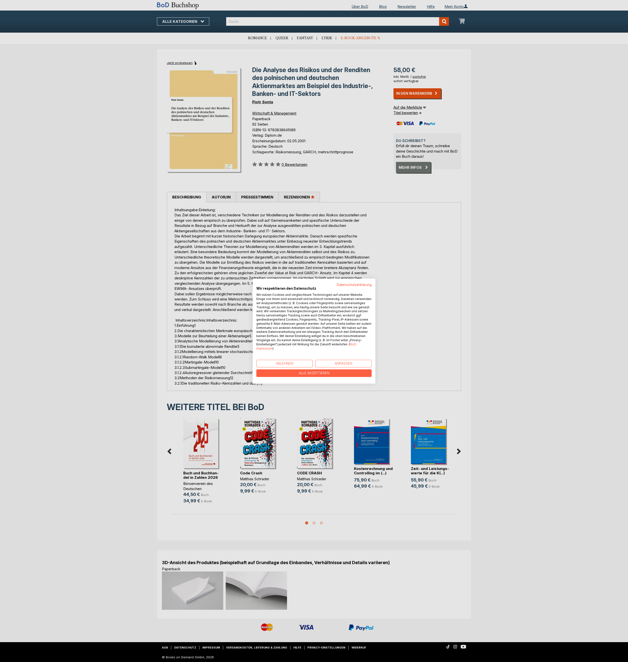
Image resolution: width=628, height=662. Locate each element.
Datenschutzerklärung (354, 284)
